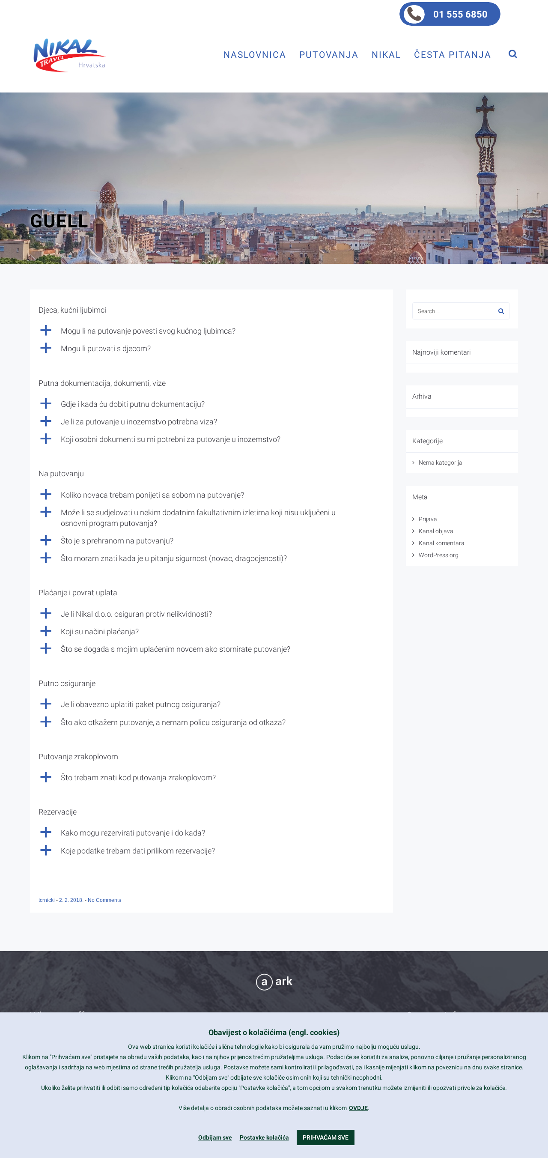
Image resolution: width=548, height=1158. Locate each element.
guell (59, 221)
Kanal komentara (442, 543)
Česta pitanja (452, 54)
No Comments (104, 900)
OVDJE (358, 1107)
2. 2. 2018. (72, 900)
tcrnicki (47, 900)
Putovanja (329, 54)
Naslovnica (254, 54)
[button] (211, 330)
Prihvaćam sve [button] (325, 1137)
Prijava (428, 519)
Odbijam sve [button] (215, 1137)
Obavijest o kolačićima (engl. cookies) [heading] (274, 1032)
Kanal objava (436, 531)
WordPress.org (439, 555)
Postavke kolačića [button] (264, 1137)
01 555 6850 (460, 14)
